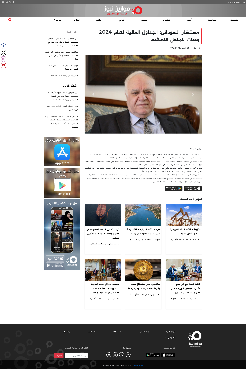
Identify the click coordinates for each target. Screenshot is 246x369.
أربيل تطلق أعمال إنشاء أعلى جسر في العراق (62, 108)
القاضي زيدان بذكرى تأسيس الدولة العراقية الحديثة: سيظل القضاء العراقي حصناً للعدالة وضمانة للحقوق (61, 121)
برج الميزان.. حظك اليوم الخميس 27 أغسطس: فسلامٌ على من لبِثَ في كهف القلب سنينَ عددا (61, 42)
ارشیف (66, 331)
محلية (144, 19)
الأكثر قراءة (70, 86)
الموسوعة (170, 337)
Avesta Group (138, 365)
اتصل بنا (118, 331)
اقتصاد (166, 19)
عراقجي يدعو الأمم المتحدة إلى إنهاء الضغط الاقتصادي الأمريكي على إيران (61, 56)
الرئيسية (234, 19)
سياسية (212, 19)
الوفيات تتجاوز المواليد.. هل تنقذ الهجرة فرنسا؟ (62, 67)
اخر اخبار (71, 32)
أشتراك (59, 355)
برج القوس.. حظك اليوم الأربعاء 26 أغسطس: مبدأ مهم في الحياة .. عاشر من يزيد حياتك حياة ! (62, 96)
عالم (121, 19)
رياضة (99, 19)
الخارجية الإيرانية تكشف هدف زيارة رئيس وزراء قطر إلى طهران (63, 77)
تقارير (76, 19)
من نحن (144, 331)
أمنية (189, 19)
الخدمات (92, 331)
